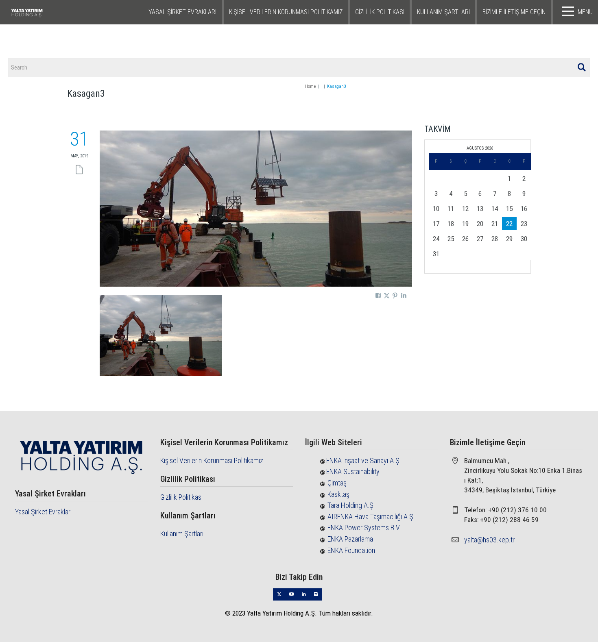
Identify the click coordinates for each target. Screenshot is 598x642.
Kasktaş (338, 494)
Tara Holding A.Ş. (351, 505)
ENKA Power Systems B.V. (364, 527)
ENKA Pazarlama (350, 539)
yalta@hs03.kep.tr (489, 539)
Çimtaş (337, 483)
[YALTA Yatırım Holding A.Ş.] (47, 12)
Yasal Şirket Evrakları (182, 12)
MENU (585, 12)
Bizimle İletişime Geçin (514, 12)
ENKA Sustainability (353, 471)
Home (310, 86)
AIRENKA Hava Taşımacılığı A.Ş (370, 516)
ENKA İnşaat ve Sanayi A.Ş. (363, 460)
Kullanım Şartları (443, 12)
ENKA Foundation (351, 550)
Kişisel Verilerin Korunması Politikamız (286, 12)
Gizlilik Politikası (379, 12)
